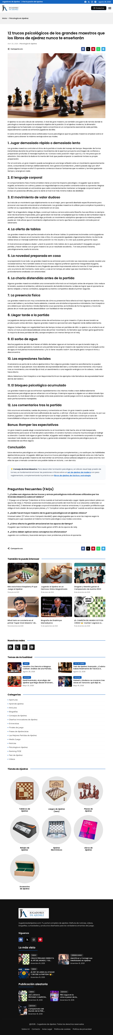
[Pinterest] (95, 2)
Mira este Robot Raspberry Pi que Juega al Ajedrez (22, 587)
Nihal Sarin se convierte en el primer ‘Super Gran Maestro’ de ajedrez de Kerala (22, 623)
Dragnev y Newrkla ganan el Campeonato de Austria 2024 (87, 587)
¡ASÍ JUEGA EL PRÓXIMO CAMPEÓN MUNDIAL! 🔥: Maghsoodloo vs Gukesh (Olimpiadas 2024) (37, 996)
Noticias (27, 677)
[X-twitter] (89, 2)
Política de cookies (62, 1029)
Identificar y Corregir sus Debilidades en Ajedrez (81, 959)
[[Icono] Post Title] (14, 667)
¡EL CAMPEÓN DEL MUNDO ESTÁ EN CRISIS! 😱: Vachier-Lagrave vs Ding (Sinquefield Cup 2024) (88, 623)
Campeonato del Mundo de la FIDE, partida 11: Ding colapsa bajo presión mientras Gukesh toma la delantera (36, 1010)
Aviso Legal (47, 1029)
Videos (26, 663)
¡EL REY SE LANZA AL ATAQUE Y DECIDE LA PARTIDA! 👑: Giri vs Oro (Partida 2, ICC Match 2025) (43, 973)
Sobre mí (26, 1029)
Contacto (36, 1029)
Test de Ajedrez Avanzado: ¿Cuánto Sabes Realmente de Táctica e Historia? (89, 667)
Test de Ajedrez (79, 663)
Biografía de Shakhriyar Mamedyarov (51, 621)
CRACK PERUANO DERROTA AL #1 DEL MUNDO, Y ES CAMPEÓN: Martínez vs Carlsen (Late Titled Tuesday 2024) (42, 959)
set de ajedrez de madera (79, 472)
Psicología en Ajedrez (18, 18)
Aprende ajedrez (77, 955)
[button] (83, 49)
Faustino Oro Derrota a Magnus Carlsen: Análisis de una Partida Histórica (37, 667)
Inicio (4, 18)
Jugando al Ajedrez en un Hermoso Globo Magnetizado (54, 587)
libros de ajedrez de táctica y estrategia (72, 475)
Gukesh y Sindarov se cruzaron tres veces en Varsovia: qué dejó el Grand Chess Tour (89, 681)
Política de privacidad (82, 1029)
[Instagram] (92, 2)
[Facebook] (85, 2)
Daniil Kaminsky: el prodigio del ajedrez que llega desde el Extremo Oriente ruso (38, 681)
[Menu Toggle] (109, 8)
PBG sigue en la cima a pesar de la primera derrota (68, 996)
